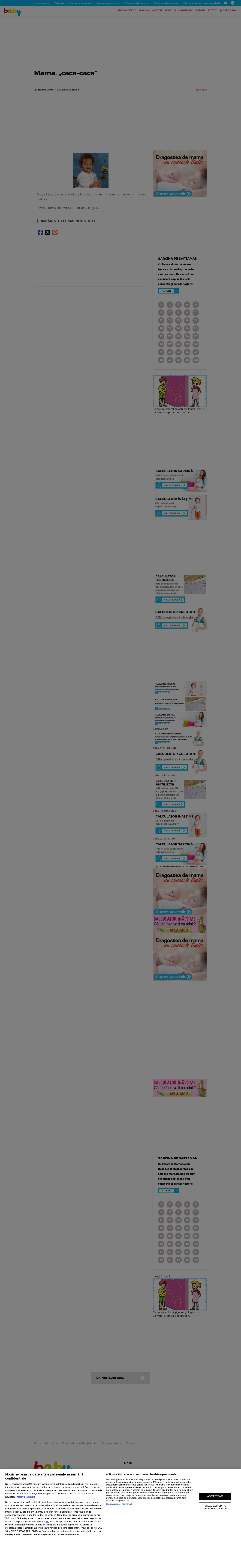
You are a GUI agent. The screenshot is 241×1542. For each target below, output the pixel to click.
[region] (120, 1505)
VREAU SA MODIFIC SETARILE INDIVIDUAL (215, 1507)
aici (47, 1521)
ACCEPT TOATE (215, 1496)
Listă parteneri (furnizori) (119, 1504)
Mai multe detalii (26, 1497)
